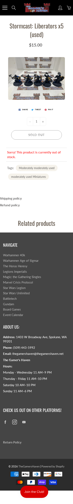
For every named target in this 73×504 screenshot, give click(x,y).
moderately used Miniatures (28, 176)
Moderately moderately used (37, 168)
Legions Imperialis (15, 271)
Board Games (12, 309)
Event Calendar (13, 315)
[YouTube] (23, 422)
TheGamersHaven (29, 466)
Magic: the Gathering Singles (22, 277)
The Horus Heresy (15, 266)
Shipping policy (11, 198)
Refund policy (10, 205)
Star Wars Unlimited (16, 293)
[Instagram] (14, 422)
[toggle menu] (4, 8)
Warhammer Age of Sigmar (21, 260)
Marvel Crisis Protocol (18, 282)
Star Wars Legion (14, 288)
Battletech (10, 298)
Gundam (8, 304)
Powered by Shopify (52, 466)
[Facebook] (5, 422)
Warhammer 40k (14, 255)
